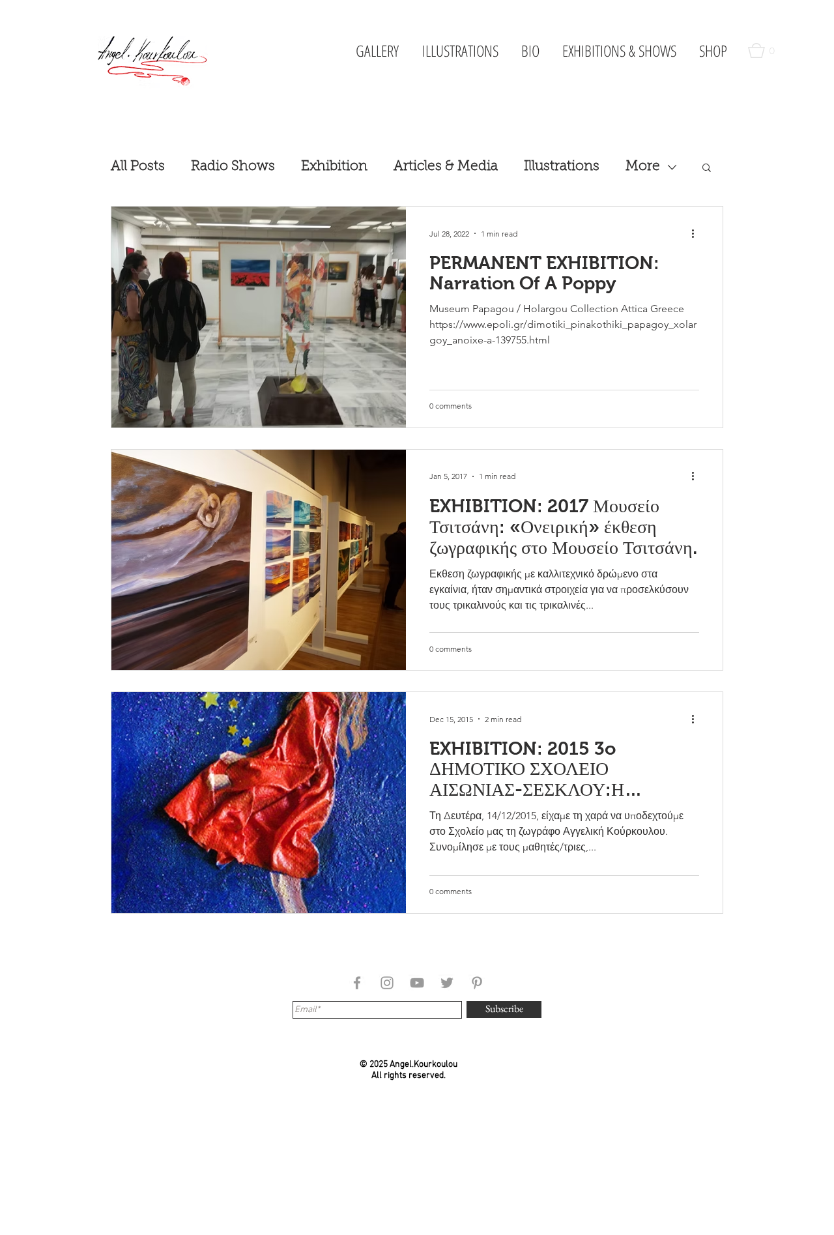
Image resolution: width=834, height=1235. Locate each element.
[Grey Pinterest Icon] (476, 982)
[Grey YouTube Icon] (417, 982)
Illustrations (561, 166)
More (643, 166)
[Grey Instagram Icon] (387, 982)
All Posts (138, 166)
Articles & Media (446, 166)
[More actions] (697, 233)
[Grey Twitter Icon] (447, 982)
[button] (764, 50)
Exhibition (334, 166)
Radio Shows (233, 166)
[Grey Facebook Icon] (357, 982)
